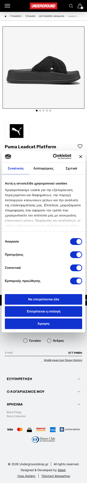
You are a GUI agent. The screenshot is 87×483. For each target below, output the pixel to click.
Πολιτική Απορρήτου (56, 476)
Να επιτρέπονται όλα (43, 299)
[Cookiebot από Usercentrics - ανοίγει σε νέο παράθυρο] (53, 156)
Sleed (61, 470)
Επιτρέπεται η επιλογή (43, 311)
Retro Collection (16, 416)
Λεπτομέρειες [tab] (43, 168)
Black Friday (14, 412)
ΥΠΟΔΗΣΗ (30, 16)
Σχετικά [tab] (71, 168)
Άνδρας (58, 340)
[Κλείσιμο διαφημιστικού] (80, 156)
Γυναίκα (35, 340)
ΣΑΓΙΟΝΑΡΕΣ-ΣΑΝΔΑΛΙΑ (51, 16)
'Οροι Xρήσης (26, 476)
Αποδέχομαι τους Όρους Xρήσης (63, 360)
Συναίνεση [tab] (15, 168)
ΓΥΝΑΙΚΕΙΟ (16, 16)
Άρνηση (43, 323)
